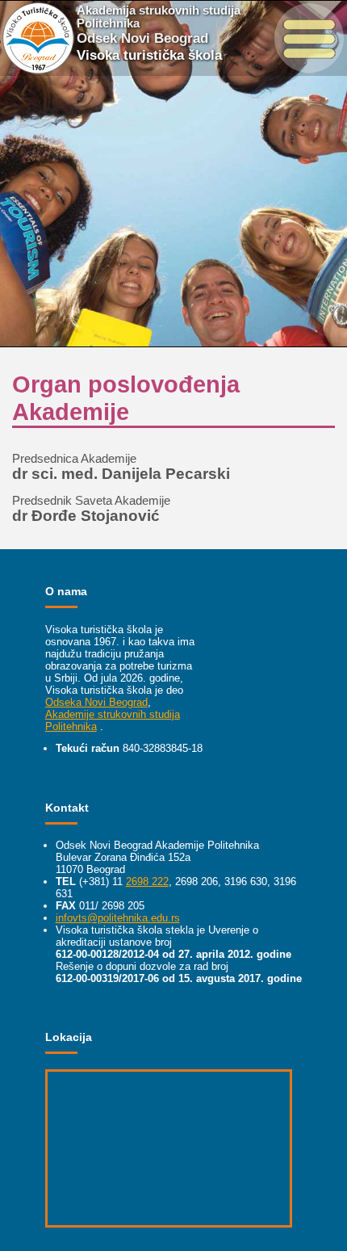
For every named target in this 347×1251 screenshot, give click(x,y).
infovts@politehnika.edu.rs (118, 918)
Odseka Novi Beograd (96, 702)
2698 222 (147, 881)
